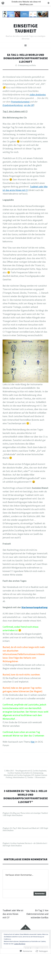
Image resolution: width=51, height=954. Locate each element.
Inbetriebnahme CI (19, 777)
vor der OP (29, 105)
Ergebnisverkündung (13, 105)
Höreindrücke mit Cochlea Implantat (17, 775)
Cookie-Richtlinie (19, 944)
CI (31, 770)
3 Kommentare (40, 777)
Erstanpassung (38, 773)
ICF (32, 775)
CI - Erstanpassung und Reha (25, 65)
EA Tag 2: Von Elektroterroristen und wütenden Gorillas (37, 914)
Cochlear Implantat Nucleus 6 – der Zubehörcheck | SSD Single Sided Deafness (25, 844)
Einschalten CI (26, 773)
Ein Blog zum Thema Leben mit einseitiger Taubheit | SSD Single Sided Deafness (25, 814)
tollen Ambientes (37, 94)
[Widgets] (25, 927)
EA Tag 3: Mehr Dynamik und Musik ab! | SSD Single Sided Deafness (25, 829)
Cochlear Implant (14, 773)
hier (33, 741)
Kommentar (40, 893)
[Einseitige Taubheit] (25, 14)
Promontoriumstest (20, 101)
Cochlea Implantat (39, 770)
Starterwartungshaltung (34, 607)
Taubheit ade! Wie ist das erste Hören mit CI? (13, 914)
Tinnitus (30, 777)
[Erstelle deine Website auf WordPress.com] (25, 3)
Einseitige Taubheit (25, 28)
